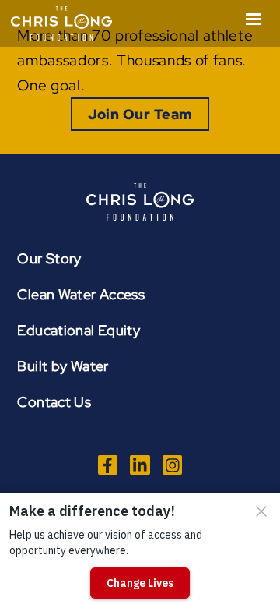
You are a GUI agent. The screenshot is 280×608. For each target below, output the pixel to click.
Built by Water (62, 366)
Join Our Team (140, 114)
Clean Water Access (81, 294)
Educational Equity (78, 330)
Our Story (49, 258)
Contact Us (54, 402)
